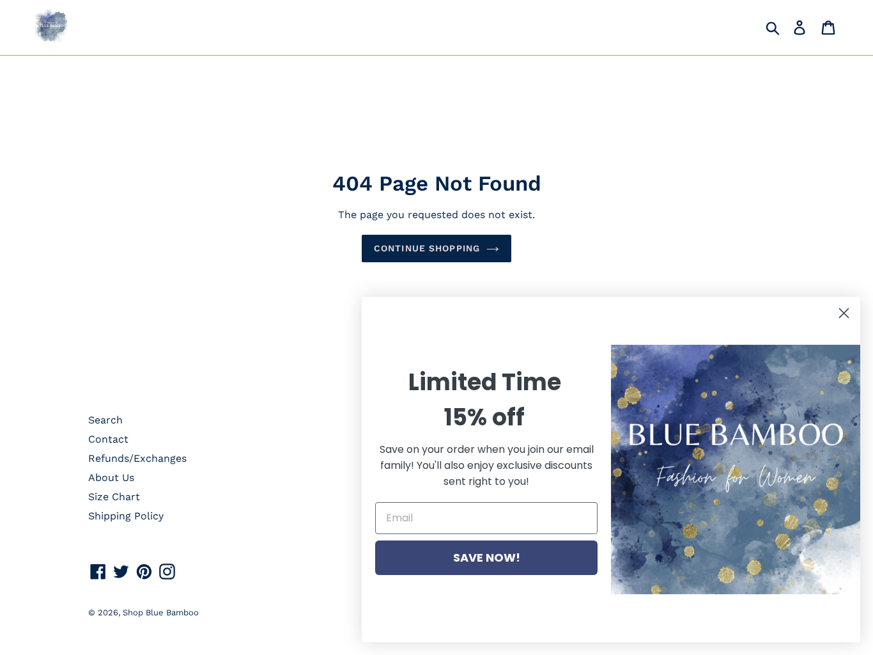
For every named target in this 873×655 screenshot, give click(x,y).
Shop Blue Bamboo (161, 612)
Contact (108, 439)
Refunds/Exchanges (137, 458)
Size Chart (114, 497)
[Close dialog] (844, 313)
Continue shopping (427, 248)
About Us (111, 477)
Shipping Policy (126, 516)
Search (105, 420)
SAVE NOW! (486, 557)
